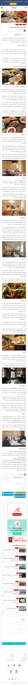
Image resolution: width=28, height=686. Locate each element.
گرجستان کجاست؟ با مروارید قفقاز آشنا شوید (11, 550)
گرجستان (16, 548)
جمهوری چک (16, 590)
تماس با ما (25, 653)
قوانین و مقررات (24, 658)
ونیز (17, 606)
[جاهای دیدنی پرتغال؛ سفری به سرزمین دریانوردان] (22, 566)
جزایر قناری (14, 237)
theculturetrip (18, 483)
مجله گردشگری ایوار (23, 660)
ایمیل (25, 627)
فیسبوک (24, 494)
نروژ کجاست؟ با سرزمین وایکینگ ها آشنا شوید (10, 575)
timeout (24, 483)
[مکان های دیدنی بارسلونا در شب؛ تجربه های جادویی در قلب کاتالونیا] (22, 558)
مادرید (17, 24)
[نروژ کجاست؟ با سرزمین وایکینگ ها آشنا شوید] (22, 575)
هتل (13, 658)
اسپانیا (21, 24)
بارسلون (17, 556)
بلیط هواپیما (12, 656)
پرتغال (17, 564)
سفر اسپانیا (18, 60)
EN (5, 7)
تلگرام (24, 497)
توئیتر (12, 492)
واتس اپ (23, 492)
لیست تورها (14, 4)
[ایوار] (14, 7)
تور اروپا (12, 653)
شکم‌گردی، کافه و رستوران (21, 488)
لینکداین (11, 494)
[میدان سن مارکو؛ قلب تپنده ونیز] (22, 608)
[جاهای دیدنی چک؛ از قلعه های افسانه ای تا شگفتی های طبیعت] (22, 591)
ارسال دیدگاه (14, 643)
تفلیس (17, 581)
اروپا (24, 24)
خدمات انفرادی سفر (10, 660)
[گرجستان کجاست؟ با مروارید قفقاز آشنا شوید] (22, 549)
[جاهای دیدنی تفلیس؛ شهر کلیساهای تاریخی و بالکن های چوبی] (22, 583)
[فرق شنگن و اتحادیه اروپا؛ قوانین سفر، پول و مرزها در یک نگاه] (22, 600)
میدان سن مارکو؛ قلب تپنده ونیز (13, 608)
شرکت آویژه (14, 683)
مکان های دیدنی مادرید (16, 40)
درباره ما (25, 656)
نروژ (17, 573)
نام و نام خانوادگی (23, 621)
